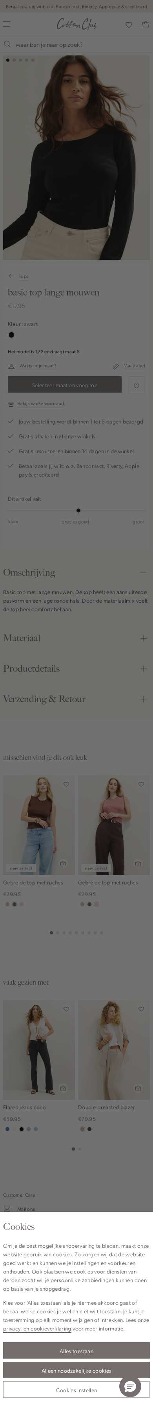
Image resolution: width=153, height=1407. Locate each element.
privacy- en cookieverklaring (37, 1328)
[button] (130, 1386)
